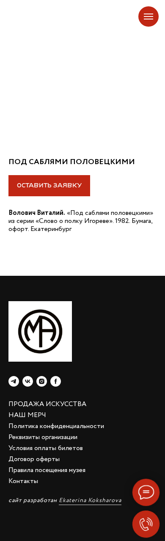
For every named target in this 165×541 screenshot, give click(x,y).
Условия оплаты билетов (45, 448)
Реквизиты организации (42, 437)
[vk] (27, 381)
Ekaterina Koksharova (90, 500)
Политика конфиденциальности (56, 426)
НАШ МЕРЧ (27, 415)
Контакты (23, 481)
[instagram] (41, 381)
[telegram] (13, 381)
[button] (49, 185)
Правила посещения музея (46, 470)
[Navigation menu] (148, 16)
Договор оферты (34, 459)
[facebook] (55, 381)
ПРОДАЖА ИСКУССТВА (47, 404)
